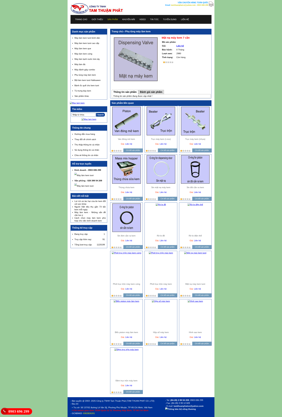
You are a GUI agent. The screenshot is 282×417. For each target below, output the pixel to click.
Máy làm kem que (82, 48)
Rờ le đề (161, 235)
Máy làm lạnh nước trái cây (87, 59)
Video (142, 19)
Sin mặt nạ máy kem (160, 187)
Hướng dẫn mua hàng (84, 134)
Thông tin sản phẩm (125, 92)
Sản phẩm (112, 19)
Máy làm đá (79, 64)
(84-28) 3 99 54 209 (179, 400)
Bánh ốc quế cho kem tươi (86, 85)
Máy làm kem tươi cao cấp (86, 43)
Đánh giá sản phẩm (151, 92)
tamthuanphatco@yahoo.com (183, 5)
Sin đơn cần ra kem (126, 235)
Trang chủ (81, 19)
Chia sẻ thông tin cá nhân (86, 155)
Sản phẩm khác (81, 96)
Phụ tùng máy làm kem (138, 31)
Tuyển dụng (170, 19)
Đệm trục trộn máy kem (126, 380)
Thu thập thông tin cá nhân (87, 144)
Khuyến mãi (128, 19)
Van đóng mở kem (126, 139)
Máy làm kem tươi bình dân (87, 38)
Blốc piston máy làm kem (126, 332)
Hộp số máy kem (161, 332)
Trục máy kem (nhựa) (195, 139)
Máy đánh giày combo (84, 69)
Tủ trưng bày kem (82, 91)
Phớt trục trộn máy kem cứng (126, 284)
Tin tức (154, 19)
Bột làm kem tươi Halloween (87, 80)
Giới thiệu (97, 19)
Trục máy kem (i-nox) (161, 139)
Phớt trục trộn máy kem (161, 284)
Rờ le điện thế (195, 235)
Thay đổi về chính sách (85, 139)
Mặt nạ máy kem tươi (195, 284)
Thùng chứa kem (126, 187)
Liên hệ (185, 19)
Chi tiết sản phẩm (133, 150)
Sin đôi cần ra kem (195, 187)
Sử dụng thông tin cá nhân (86, 150)
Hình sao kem (195, 332)
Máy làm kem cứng (83, 54)
